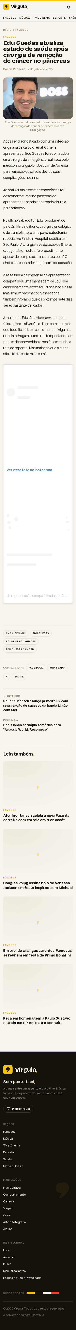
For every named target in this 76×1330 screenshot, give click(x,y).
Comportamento (14, 1194)
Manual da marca (14, 1271)
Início (7, 29)
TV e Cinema (41, 17)
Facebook (36, 667)
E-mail (19, 676)
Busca (7, 1264)
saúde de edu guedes (21, 641)
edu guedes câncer (20, 649)
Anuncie (8, 1257)
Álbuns (7, 1229)
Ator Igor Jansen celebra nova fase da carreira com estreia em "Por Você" (36, 817)
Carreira (8, 1201)
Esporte (59, 17)
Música (24, 17)
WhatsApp (57, 667)
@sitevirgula (21, 1109)
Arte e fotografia (14, 1222)
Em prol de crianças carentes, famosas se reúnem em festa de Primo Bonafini (37, 953)
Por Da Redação (14, 69)
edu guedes (41, 633)
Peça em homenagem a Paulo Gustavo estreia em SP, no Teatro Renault (36, 1020)
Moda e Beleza (13, 1166)
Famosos (9, 17)
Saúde (7, 1159)
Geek (6, 1215)
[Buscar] (69, 7)
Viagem (8, 1208)
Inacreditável (12, 1187)
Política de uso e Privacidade (22, 1278)
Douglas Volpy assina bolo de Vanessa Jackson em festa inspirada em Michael (38, 885)
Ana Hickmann (16, 633)
